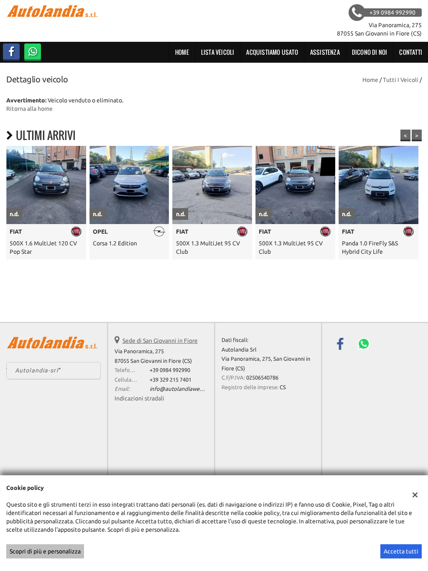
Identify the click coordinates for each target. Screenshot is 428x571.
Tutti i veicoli (400, 79)
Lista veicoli (217, 52)
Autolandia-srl (36, 370)
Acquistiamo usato (272, 52)
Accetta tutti (401, 551)
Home (182, 52)
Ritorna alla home (29, 108)
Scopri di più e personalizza (45, 551)
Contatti (410, 52)
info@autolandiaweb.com (182, 389)
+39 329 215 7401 (170, 380)
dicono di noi (369, 52)
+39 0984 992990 (170, 370)
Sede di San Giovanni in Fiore (160, 340)
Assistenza (325, 52)
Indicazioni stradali (139, 398)
